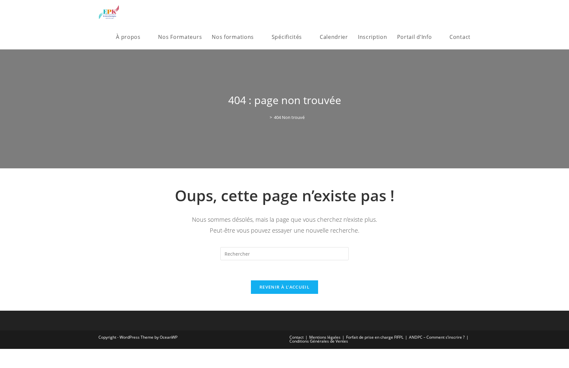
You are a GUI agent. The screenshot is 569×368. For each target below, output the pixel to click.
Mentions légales (324, 337)
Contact (296, 337)
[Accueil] (266, 117)
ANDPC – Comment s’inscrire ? (437, 337)
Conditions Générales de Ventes (318, 341)
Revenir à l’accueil (284, 287)
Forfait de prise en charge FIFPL (374, 337)
